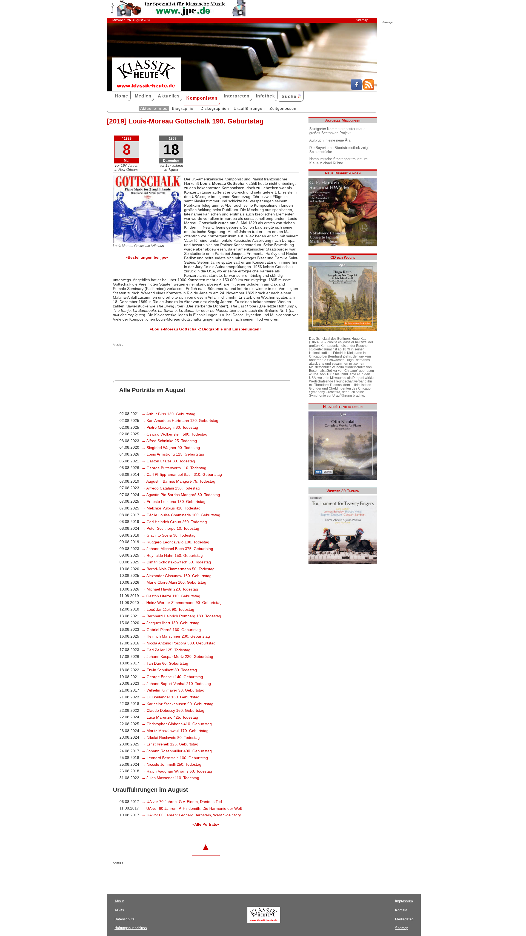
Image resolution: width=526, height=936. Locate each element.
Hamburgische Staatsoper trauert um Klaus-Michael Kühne (338, 161)
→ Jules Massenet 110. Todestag (170, 778)
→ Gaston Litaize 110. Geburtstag (170, 596)
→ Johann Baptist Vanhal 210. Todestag (176, 683)
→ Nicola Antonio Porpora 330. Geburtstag (179, 643)
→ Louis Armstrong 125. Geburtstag (173, 454)
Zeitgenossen (283, 108)
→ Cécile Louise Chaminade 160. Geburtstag (181, 515)
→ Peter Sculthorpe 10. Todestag (170, 528)
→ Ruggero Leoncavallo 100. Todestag (175, 542)
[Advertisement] (177, 357)
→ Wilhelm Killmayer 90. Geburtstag (173, 690)
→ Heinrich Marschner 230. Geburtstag (176, 636)
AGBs (119, 910)
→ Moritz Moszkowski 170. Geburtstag (175, 730)
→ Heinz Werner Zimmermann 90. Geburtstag (181, 602)
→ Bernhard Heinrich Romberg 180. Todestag (181, 616)
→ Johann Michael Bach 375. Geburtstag (177, 548)
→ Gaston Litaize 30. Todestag (168, 461)
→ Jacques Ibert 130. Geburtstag (170, 623)
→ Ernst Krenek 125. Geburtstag (170, 744)
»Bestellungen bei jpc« (146, 257)
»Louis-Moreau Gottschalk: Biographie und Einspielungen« (206, 329)
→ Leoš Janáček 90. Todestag (168, 609)
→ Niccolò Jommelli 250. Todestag (171, 764)
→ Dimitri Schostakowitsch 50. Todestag (176, 562)
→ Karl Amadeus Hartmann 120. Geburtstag (180, 420)
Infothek (265, 96)
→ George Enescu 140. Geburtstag (172, 677)
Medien (143, 96)
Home (121, 96)
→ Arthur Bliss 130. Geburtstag (168, 414)
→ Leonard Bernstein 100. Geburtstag (175, 758)
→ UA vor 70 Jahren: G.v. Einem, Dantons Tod (182, 801)
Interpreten (237, 96)
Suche (290, 96)
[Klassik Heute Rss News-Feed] (368, 89)
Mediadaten (404, 919)
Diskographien (215, 108)
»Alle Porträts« (205, 824)
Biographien (184, 108)
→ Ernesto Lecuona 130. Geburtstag (173, 501)
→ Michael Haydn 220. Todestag (170, 589)
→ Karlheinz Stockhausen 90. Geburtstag (177, 704)
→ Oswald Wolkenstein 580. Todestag (174, 434)
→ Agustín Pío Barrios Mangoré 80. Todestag (181, 495)
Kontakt (401, 910)
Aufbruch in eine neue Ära (329, 140)
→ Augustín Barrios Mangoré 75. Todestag (178, 481)
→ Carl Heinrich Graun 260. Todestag (174, 522)
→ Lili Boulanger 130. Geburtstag (170, 697)
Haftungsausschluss (131, 928)
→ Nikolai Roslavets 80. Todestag (171, 737)
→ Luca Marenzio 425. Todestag (170, 717)
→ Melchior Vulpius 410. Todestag (171, 508)
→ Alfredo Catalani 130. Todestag (171, 488)
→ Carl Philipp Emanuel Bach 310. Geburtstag (182, 474)
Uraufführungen (249, 108)
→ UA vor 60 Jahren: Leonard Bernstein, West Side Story (191, 815)
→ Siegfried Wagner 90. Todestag (171, 447)
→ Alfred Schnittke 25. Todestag (169, 441)
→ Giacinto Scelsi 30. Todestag (169, 535)
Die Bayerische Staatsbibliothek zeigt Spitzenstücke (339, 150)
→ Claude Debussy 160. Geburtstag (173, 710)
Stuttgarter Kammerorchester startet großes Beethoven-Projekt (338, 131)
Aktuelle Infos (153, 108)
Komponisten (202, 98)
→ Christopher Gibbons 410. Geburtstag (177, 724)
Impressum (404, 901)
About (119, 901)
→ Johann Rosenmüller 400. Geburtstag (177, 751)
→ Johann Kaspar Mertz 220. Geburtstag (177, 656)
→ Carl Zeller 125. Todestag (166, 650)
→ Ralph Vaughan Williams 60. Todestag (177, 771)
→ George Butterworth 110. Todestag (174, 468)
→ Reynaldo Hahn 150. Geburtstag (172, 555)
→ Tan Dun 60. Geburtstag (165, 663)
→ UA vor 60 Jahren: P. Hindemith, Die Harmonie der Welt (191, 808)
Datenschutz (125, 919)
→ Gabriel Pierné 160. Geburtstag (171, 629)
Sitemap (362, 20)
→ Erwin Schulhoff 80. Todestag (169, 670)
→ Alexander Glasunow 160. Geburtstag (176, 576)
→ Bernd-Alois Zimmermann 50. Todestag (178, 569)
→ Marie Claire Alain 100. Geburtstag (174, 582)
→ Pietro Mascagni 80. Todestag (170, 427)
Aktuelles (169, 96)
